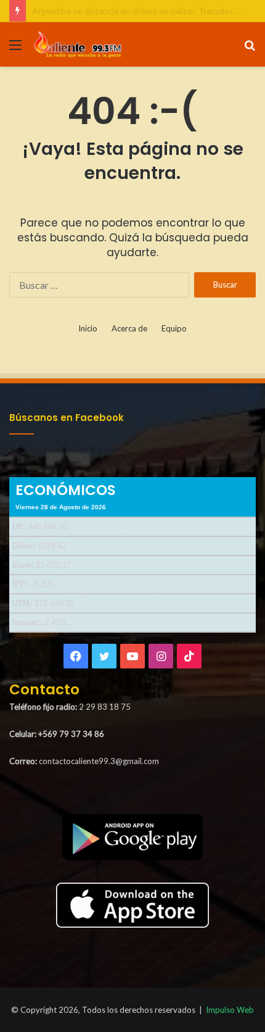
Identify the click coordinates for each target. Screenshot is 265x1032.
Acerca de (129, 328)
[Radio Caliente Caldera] (80, 44)
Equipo (174, 328)
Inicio (87, 328)
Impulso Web (230, 1010)
